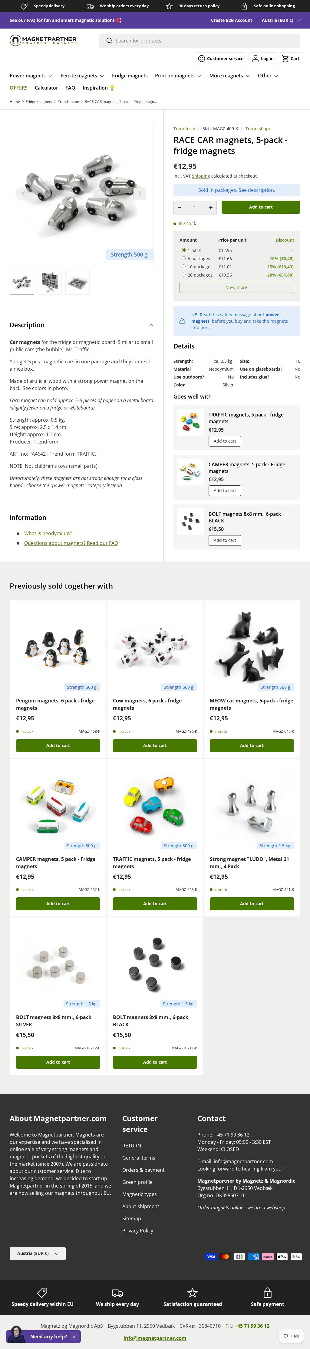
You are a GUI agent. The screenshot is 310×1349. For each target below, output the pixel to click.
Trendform (184, 128)
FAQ (70, 87)
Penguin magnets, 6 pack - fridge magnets (55, 704)
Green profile (137, 1182)
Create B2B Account (231, 20)
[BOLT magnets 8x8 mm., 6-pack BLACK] (155, 965)
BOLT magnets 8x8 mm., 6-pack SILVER (53, 1021)
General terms (138, 1157)
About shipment (140, 1206)
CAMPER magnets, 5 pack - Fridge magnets (247, 467)
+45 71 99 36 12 (252, 1326)
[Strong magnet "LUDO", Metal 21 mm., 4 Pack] (252, 807)
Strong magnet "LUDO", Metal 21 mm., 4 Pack (249, 863)
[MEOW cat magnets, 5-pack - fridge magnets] (252, 649)
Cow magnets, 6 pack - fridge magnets (147, 704)
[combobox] (199, 41)
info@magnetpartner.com (155, 1338)
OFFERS (19, 87)
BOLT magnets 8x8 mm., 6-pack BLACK (245, 517)
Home (15, 102)
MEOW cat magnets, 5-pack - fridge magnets (251, 704)
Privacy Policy (137, 1230)
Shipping (201, 176)
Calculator (46, 87)
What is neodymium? (48, 533)
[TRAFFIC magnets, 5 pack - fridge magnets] (155, 807)
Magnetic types (139, 1194)
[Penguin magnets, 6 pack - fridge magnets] (58, 649)
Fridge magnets (130, 75)
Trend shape (68, 102)
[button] (291, 58)
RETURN (131, 1145)
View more (236, 287)
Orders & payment (143, 1170)
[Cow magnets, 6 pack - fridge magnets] (155, 649)
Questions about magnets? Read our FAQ (71, 543)
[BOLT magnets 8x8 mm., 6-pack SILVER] (58, 965)
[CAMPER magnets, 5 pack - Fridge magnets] (58, 807)
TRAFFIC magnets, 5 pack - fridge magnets (246, 418)
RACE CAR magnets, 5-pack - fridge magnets (121, 102)
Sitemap (131, 1218)
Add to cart (261, 207)
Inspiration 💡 (99, 87)
